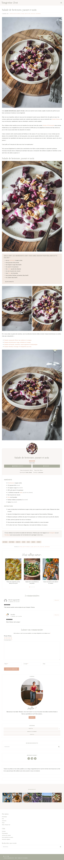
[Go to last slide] (7, 572)
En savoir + (32, 717)
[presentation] (13, 569)
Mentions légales (6, 839)
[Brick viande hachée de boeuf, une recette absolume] (57, 797)
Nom (6, 664)
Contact (4, 831)
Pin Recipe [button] (46, 466)
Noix (9, 273)
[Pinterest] (8, 856)
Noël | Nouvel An (6, 824)
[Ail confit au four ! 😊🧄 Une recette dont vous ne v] (17, 797)
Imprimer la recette (18, 466)
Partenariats (5, 833)
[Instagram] (4, 856)
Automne (4, 820)
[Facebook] (6, 856)
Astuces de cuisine (6, 835)
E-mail (26, 664)
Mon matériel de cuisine (7, 837)
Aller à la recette (9, 281)
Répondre (56, 600)
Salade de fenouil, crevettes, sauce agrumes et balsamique (20, 344)
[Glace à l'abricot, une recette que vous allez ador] (7, 797)
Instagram (52, 533)
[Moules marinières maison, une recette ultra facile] (27, 797)
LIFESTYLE (32, 734)
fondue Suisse (56, 119)
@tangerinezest (32, 789)
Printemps (4, 816)
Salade (22, 13)
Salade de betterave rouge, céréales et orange (17, 342)
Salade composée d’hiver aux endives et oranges (18, 340)
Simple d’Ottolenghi (48, 125)
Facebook (7, 535)
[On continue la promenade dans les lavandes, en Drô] (37, 797)
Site (44, 664)
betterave (12, 260)
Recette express (17, 13)
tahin (9, 269)
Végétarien (38, 13)
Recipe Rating (7, 636)
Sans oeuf (33, 13)
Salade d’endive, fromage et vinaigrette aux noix (17, 346)
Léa (12, 614)
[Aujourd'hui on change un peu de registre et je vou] (47, 797)
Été (3, 818)
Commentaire (8, 640)
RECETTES (31, 728)
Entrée (11, 13)
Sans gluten (27, 13)
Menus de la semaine (32, 731)
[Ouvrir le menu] (61, 3)
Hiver (3, 822)
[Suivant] (57, 572)
